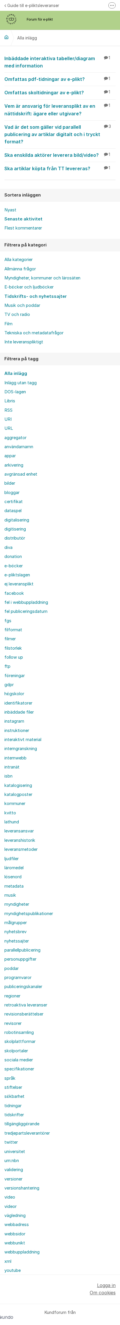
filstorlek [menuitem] (13, 648)
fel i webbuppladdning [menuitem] (26, 602)
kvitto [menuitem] (10, 812)
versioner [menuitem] (13, 1179)
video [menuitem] (9, 1197)
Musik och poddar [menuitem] (22, 305)
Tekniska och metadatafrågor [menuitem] (33, 332)
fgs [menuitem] (7, 620)
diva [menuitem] (8, 547)
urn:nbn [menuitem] (11, 1160)
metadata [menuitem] (14, 886)
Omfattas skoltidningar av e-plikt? (57, 92)
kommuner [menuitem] (14, 803)
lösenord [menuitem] (13, 876)
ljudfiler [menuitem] (11, 858)
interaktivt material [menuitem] (22, 739)
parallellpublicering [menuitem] (22, 950)
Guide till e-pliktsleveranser (33, 5)
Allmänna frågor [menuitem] (20, 269)
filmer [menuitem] (10, 638)
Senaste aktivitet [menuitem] (23, 219)
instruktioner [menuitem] (16, 730)
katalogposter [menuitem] (18, 794)
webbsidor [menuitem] (14, 1234)
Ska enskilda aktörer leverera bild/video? (57, 155)
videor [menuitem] (10, 1206)
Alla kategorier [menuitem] (18, 259)
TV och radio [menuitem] (17, 314)
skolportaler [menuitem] (16, 1050)
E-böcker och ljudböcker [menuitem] (29, 287)
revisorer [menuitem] (13, 1023)
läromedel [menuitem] (14, 867)
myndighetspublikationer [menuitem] (28, 913)
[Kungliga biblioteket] (6, 37)
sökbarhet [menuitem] (14, 1096)
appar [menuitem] (10, 455)
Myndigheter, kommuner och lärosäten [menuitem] (42, 278)
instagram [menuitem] (14, 721)
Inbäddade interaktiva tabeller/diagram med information (57, 62)
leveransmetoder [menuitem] (21, 849)
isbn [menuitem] (8, 776)
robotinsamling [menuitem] (19, 1032)
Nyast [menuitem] (10, 210)
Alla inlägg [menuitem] (15, 373)
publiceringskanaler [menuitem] (23, 986)
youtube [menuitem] (12, 1270)
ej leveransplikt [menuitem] (18, 584)
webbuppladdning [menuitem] (22, 1252)
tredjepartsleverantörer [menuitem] (27, 1133)
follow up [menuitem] (13, 657)
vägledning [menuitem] (15, 1215)
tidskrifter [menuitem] (14, 1114)
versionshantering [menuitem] (21, 1188)
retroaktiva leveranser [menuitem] (25, 1005)
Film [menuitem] (8, 323)
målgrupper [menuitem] (15, 922)
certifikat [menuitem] (13, 501)
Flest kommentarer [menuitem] (23, 228)
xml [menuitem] (7, 1261)
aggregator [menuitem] (15, 437)
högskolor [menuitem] (14, 693)
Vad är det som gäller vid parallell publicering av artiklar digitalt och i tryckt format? (57, 134)
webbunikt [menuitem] (14, 1243)
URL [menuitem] (8, 428)
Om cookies (103, 1293)
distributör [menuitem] (14, 538)
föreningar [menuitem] (14, 675)
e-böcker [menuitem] (13, 565)
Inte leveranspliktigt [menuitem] (23, 342)
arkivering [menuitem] (13, 465)
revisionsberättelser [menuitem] (23, 1014)
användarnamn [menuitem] (18, 446)
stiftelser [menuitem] (13, 1087)
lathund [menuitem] (11, 822)
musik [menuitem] (10, 895)
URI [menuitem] (8, 419)
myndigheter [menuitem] (16, 904)
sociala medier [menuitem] (18, 1060)
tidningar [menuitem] (13, 1105)
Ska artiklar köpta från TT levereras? (57, 168)
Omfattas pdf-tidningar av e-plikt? (57, 79)
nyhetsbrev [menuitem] (15, 931)
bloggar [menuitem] (12, 492)
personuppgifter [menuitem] (20, 959)
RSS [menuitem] (8, 410)
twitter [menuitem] (11, 1142)
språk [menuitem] (9, 1078)
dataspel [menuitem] (13, 510)
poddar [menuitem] (11, 968)
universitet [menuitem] (14, 1151)
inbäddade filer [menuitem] (19, 712)
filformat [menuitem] (13, 629)
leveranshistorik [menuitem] (19, 840)
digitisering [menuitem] (15, 529)
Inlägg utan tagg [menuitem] (20, 382)
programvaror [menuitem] (17, 977)
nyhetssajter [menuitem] (16, 941)
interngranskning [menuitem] (20, 748)
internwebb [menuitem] (15, 758)
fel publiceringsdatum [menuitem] (25, 611)
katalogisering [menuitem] (18, 785)
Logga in (106, 1285)
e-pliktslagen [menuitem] (17, 575)
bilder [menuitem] (9, 483)
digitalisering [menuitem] (16, 520)
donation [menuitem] (13, 556)
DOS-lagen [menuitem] (15, 391)
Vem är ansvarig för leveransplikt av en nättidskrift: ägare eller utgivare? (57, 109)
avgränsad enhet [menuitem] (20, 474)
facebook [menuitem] (14, 593)
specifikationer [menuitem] (19, 1069)
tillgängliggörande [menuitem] (21, 1123)
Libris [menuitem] (9, 401)
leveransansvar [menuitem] (19, 831)
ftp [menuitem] (7, 666)
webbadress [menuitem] (16, 1224)
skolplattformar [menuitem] (20, 1041)
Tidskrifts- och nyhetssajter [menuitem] (35, 296)
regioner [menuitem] (12, 996)
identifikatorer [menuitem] (18, 703)
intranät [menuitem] (12, 767)
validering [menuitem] (13, 1169)
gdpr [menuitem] (9, 684)
